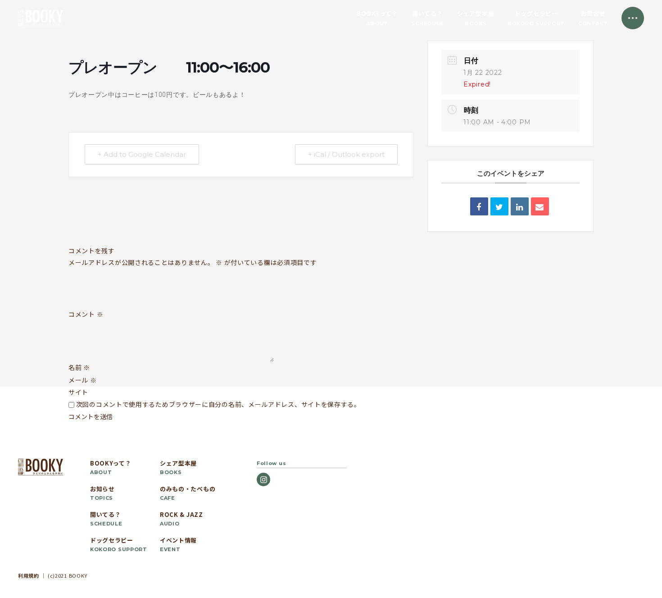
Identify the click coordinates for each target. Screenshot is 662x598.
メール (82, 379)
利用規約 (28, 575)
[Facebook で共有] (479, 206)
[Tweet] (499, 206)
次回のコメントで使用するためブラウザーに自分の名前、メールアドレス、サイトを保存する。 (218, 404)
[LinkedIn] (520, 206)
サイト (78, 392)
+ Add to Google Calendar (142, 154)
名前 (79, 367)
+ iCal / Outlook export (346, 154)
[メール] (540, 206)
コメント (85, 314)
